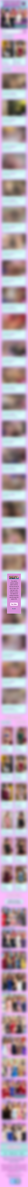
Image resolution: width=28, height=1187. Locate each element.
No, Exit (14, 609)
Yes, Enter (14, 604)
